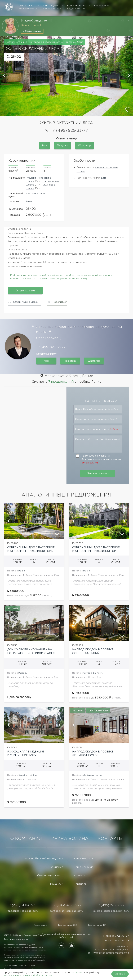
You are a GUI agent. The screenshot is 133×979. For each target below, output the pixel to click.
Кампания (56, 867)
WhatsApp (84, 146)
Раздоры (23, 673)
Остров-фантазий (93, 673)
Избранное (101, 6)
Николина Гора (35, 193)
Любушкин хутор (92, 775)
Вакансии (56, 884)
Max (44, 146)
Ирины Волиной (31, 25)
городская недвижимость (22, 911)
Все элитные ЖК (67, 925)
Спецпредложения (50, 875)
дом (103, 178)
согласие (100, 456)
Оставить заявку (25, 291)
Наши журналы (83, 858)
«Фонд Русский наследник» (44, 858)
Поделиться (59, 302)
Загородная (52, 7)
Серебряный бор (27, 775)
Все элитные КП (97, 925)
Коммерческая (77, 7)
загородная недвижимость (66, 911)
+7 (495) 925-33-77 (69, 130)
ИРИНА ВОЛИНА (69, 839)
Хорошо (120, 974)
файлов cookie (42, 975)
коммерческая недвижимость (111, 911)
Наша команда (83, 867)
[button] (4, 76)
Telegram (62, 146)
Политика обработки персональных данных (66, 934)
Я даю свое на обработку (101, 459)
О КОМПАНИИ (26, 839)
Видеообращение (34, 20)
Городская (28, 7)
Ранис (29, 201)
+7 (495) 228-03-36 (111, 905)
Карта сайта (40, 925)
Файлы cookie (66, 937)
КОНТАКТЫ (110, 839)
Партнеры (80, 884)
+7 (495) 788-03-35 (22, 905)
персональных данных (108, 459)
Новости (79, 875)
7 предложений (61, 381)
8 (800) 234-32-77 (116, 936)
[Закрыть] (128, 20)
